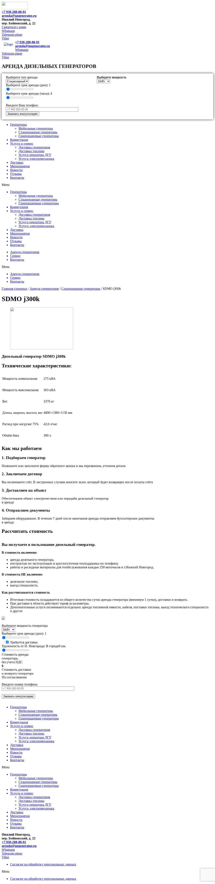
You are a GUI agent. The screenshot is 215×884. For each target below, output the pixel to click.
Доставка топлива (31, 151)
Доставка (16, 162)
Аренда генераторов (24, 252)
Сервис (15, 256)
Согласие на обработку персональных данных (43, 864)
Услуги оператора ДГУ (34, 155)
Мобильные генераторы (35, 128)
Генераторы (18, 124)
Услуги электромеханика (36, 158)
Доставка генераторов (34, 147)
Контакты (17, 177)
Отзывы (16, 174)
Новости (16, 170)
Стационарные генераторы (37, 132)
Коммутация (19, 140)
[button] (14, 27)
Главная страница (14, 288)
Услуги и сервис (21, 143)
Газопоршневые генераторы (38, 136)
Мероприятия (20, 166)
